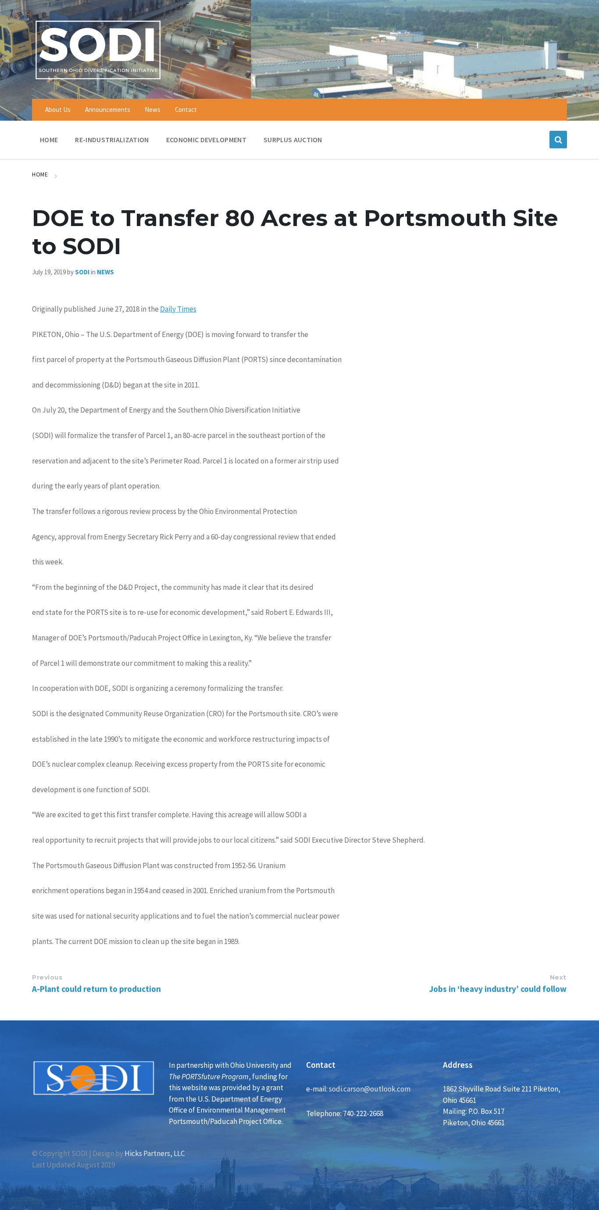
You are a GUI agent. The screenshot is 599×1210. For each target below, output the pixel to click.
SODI (82, 272)
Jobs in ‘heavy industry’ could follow (498, 989)
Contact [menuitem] (186, 109)
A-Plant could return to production (96, 989)
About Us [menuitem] (58, 109)
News (105, 272)
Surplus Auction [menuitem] (293, 139)
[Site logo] (98, 81)
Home (40, 174)
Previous (47, 977)
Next (558, 977)
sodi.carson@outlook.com (369, 1089)
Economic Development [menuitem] (206, 139)
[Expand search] (558, 139)
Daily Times (178, 309)
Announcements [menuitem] (107, 109)
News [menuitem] (152, 109)
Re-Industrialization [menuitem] (112, 139)
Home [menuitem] (49, 139)
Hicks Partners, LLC (155, 1153)
